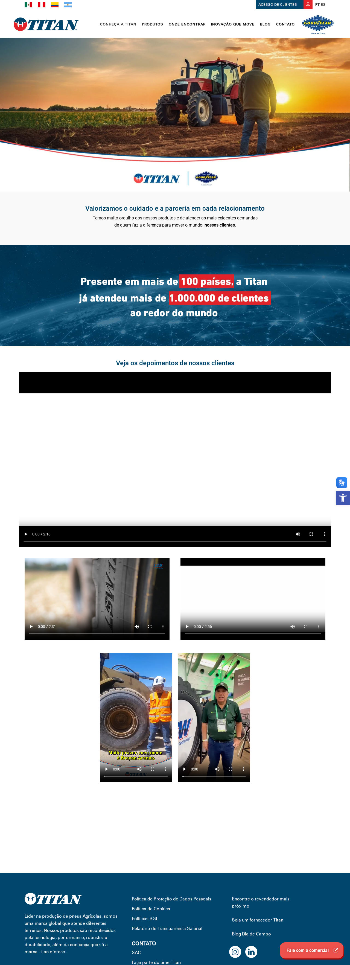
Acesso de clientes (278, 4)
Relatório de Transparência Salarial (167, 928)
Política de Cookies (151, 908)
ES (323, 4)
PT (317, 4)
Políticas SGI (144, 918)
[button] (343, 498)
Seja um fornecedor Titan (257, 920)
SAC (136, 952)
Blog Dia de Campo (251, 934)
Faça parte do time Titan (156, 962)
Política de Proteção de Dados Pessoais (171, 899)
